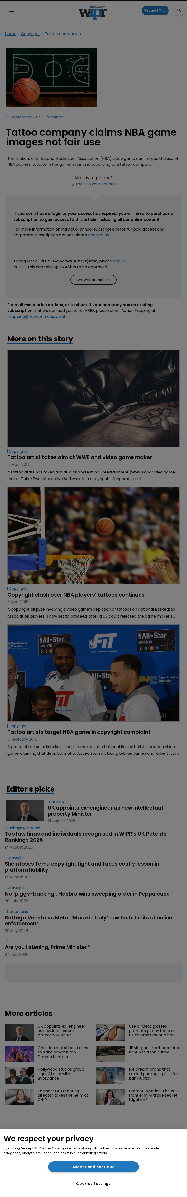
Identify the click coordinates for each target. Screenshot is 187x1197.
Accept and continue (93, 1166)
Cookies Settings (93, 1183)
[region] (93, 1163)
